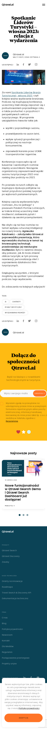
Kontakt (6, 640)
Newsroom (7, 635)
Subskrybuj (39, 393)
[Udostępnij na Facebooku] (23, 64)
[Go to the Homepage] (8, 4)
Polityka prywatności (12, 629)
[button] (20, 515)
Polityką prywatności (29, 708)
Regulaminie (12, 421)
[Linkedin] (18, 64)
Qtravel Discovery (11, 556)
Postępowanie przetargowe (15, 658)
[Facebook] (31, 677)
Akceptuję (23, 718)
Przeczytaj (9, 506)
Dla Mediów (8, 646)
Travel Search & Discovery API (16, 592)
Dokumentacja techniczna (15, 598)
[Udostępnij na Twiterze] (29, 64)
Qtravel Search (9, 550)
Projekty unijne (9, 663)
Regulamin (7, 652)
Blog (4, 623)
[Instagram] (36, 64)
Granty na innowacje (12, 581)
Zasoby (5, 562)
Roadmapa (7, 587)
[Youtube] (39, 677)
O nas (5, 617)
